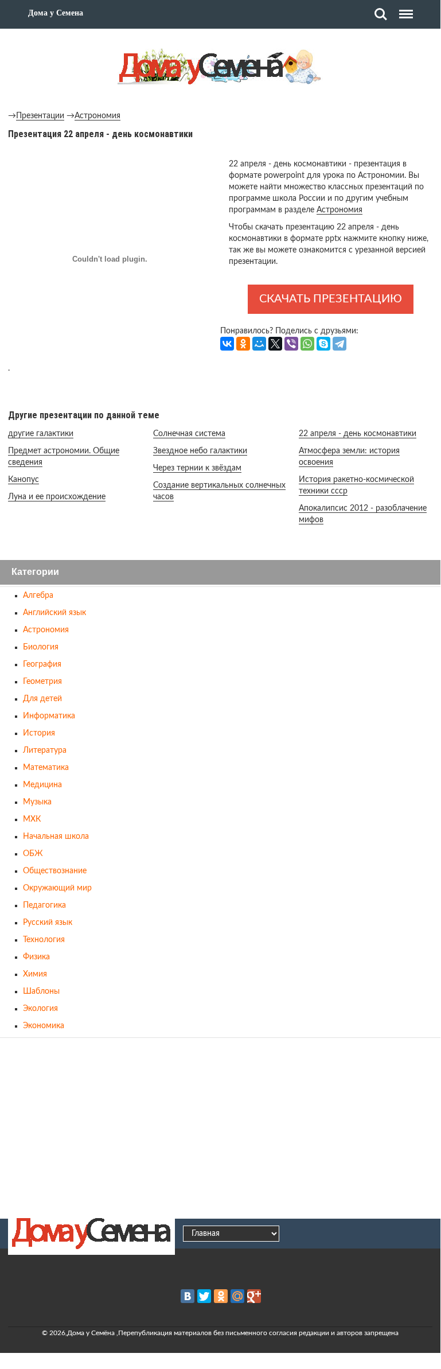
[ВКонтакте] (227, 344)
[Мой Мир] (259, 344)
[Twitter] (204, 1296)
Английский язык (54, 613)
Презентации (40, 116)
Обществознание (55, 871)
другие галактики (40, 434)
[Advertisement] (220, 1126)
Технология (44, 940)
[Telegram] (339, 344)
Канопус (23, 480)
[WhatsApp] (307, 344)
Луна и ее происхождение (57, 497)
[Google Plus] (254, 1296)
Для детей (42, 699)
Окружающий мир (57, 888)
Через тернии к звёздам (197, 468)
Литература (45, 750)
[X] (275, 344)
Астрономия (97, 116)
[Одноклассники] (243, 344)
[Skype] (323, 344)
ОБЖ (33, 854)
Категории (35, 572)
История (39, 733)
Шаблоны (41, 991)
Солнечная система (189, 434)
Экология (40, 1009)
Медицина (42, 785)
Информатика (49, 716)
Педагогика (44, 905)
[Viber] (291, 344)
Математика (46, 768)
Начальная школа (56, 837)
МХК (32, 819)
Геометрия (42, 682)
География (42, 664)
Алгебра (38, 596)
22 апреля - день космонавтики (357, 434)
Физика (36, 957)
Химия (35, 974)
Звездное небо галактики (200, 451)
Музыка (37, 802)
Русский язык (47, 923)
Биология (40, 647)
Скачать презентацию (330, 299)
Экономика (43, 1026)
